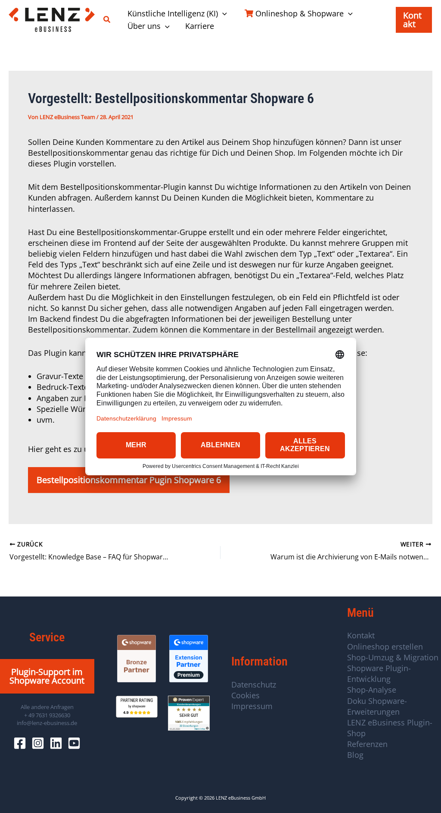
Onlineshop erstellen (385, 646)
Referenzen (367, 744)
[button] (107, 19)
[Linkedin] (56, 743)
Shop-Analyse (371, 689)
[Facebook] (19, 743)
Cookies (245, 695)
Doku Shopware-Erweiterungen (377, 706)
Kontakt (361, 635)
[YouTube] (74, 743)
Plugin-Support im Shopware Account (46, 676)
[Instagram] (37, 743)
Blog (355, 755)
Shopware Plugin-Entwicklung (379, 673)
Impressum (252, 706)
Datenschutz (253, 684)
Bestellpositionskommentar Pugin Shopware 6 (129, 480)
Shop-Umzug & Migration (392, 657)
